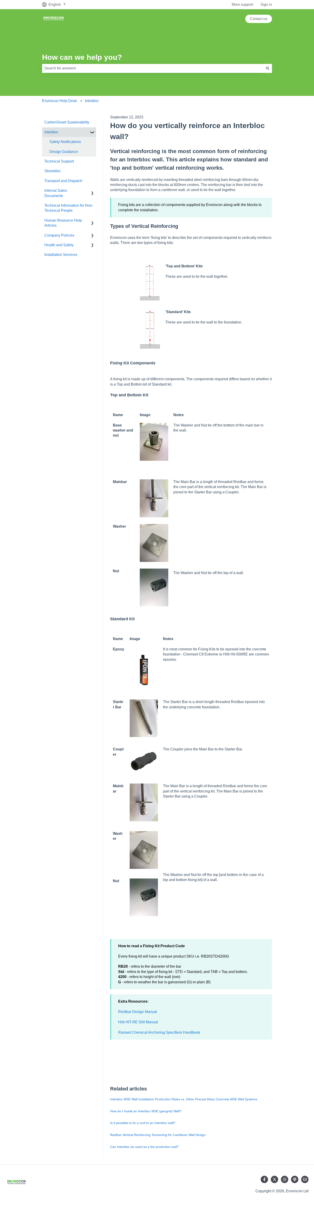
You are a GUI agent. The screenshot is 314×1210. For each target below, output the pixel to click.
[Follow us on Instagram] (284, 1179)
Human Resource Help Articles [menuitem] (63, 222)
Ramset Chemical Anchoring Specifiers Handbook (159, 1032)
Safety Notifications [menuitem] (65, 142)
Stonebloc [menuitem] (52, 171)
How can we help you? (82, 57)
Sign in (266, 4)
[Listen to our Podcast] (294, 1179)
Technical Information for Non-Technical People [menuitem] (68, 207)
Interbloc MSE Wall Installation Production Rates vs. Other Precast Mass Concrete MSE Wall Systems (183, 1099)
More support (242, 4)
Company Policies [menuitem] (59, 235)
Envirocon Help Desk (59, 101)
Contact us (258, 19)
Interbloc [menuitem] (51, 132)
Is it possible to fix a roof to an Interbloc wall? (142, 1123)
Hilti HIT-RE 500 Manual (138, 1022)
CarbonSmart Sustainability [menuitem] (66, 122)
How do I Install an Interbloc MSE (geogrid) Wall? (145, 1111)
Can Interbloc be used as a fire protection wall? (144, 1147)
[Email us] (304, 1179)
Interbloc (92, 101)
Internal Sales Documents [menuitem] (55, 193)
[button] (92, 132)
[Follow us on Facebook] (264, 1179)
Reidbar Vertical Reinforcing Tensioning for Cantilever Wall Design (158, 1135)
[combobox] (152, 68)
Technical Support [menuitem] (59, 161)
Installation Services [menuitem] (60, 255)
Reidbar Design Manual (137, 1012)
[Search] (267, 68)
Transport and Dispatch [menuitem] (63, 181)
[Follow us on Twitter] (274, 1179)
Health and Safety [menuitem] (59, 245)
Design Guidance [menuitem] (63, 152)
